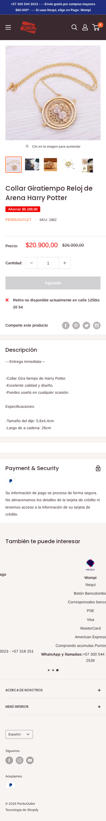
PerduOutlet (18, 220)
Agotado (53, 283)
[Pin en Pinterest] (76, 325)
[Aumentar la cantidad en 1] (64, 263)
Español (14, 734)
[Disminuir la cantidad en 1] (31, 263)
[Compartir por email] (97, 325)
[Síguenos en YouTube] (30, 760)
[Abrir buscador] (74, 27)
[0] (96, 27)
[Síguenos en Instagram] (19, 760)
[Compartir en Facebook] (66, 325)
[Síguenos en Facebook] (9, 760)
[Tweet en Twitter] (86, 325)
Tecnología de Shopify (21, 810)
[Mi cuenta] (85, 27)
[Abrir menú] (8, 27)
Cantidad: (13, 263)
